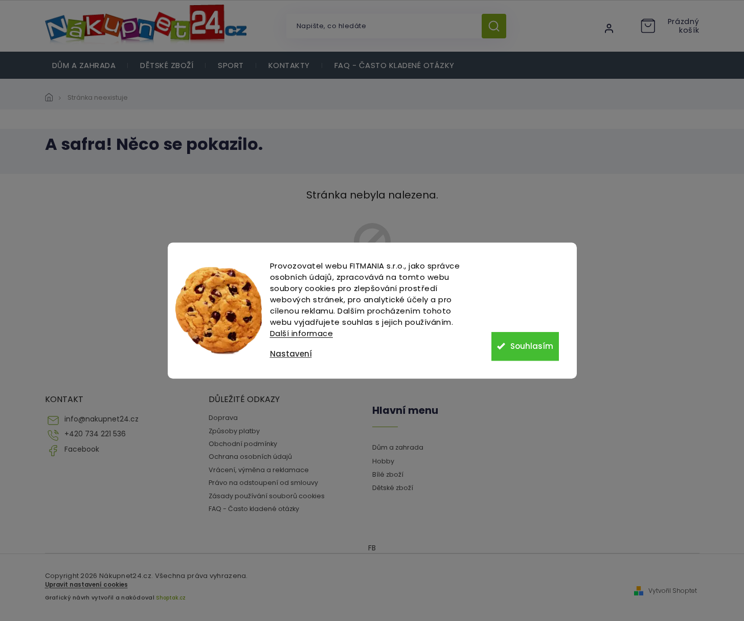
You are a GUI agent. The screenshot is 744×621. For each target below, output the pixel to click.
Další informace (301, 333)
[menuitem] (84, 65)
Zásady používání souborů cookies (267, 496)
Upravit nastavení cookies (86, 585)
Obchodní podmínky (243, 443)
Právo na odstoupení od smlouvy (263, 482)
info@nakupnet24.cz (101, 419)
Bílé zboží (387, 474)
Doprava (223, 417)
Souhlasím (531, 346)
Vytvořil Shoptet (672, 591)
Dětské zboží (392, 487)
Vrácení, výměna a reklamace (259, 469)
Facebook (81, 449)
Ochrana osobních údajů (250, 456)
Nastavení (291, 354)
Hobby (383, 461)
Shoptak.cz (171, 597)
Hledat (497, 26)
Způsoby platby (234, 431)
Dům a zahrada (397, 447)
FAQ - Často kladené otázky (254, 508)
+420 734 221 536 (95, 434)
